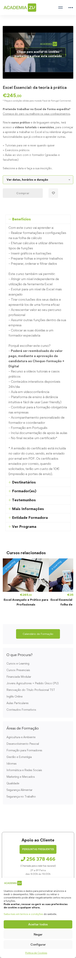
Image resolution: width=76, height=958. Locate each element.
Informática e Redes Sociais (24, 770)
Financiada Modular (18, 676)
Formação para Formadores (24, 750)
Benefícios (21, 219)
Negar (38, 934)
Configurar (38, 944)
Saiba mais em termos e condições (23, 914)
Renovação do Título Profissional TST (30, 690)
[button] (38, 634)
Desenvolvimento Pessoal (22, 743)
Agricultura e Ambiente (20, 737)
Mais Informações (28, 509)
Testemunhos (24, 500)
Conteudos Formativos (21, 709)
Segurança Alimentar (19, 790)
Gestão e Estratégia (19, 757)
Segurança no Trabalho (21, 796)
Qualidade (12, 783)
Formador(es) (24, 491)
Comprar (22, 193)
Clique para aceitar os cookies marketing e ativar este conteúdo (38, 53)
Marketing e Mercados (20, 776)
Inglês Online (14, 696)
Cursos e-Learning (17, 663)
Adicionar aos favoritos (53, 193)
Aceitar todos (38, 924)
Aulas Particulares (17, 703)
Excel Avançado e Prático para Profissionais (26, 602)
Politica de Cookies (36, 952)
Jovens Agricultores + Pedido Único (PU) (32, 683)
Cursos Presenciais (18, 670)
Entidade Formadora (30, 517)
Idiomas (11, 763)
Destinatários (24, 482)
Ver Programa (24, 526)
